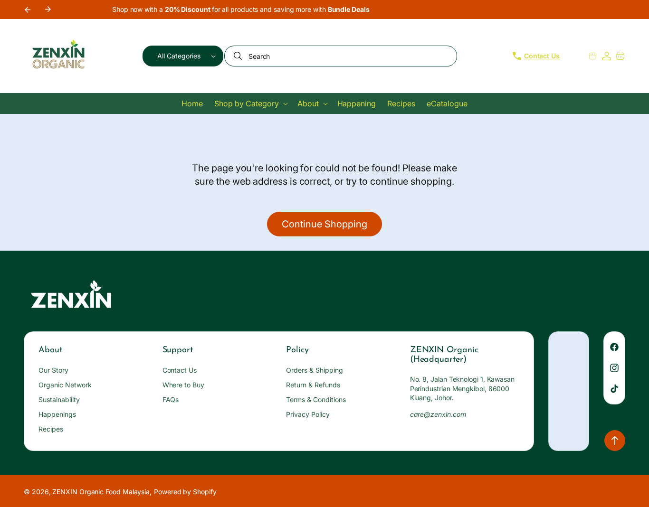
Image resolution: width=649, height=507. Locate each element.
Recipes (50, 429)
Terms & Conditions (316, 399)
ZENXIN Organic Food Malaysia (101, 492)
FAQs (170, 399)
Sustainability (59, 399)
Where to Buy (183, 385)
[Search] (239, 56)
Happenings (57, 414)
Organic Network (65, 385)
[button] (183, 56)
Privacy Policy (308, 414)
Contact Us (179, 370)
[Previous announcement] (27, 9)
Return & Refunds (313, 385)
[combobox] (341, 56)
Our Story (53, 370)
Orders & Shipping (314, 370)
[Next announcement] (48, 9)
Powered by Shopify (185, 492)
